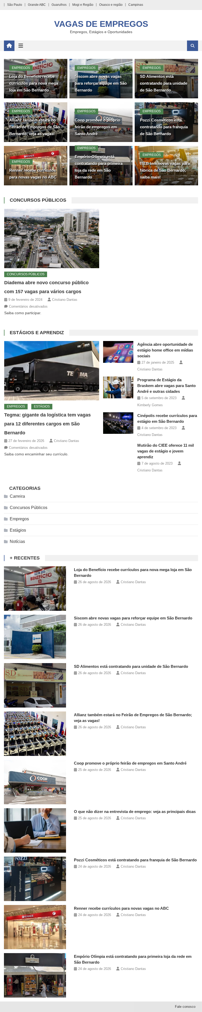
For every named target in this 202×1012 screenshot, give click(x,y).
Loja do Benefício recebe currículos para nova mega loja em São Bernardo (33, 83)
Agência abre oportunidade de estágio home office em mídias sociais (165, 350)
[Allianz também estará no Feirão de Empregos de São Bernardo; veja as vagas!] (35, 733)
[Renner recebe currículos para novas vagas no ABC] (35, 927)
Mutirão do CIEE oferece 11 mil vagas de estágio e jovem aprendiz (165, 451)
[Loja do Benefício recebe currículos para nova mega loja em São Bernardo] (35, 588)
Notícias (17, 541)
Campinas (135, 5)
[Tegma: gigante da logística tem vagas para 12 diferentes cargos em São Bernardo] (51, 370)
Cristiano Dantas (64, 300)
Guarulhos (59, 5)
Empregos (21, 68)
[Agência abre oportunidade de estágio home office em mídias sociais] (118, 352)
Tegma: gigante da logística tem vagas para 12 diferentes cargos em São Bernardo (47, 423)
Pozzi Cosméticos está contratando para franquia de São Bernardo (164, 127)
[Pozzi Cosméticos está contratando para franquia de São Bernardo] (35, 879)
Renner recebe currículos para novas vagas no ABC (121, 908)
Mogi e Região (82, 5)
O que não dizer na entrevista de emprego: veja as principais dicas (135, 811)
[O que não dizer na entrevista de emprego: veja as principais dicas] (35, 830)
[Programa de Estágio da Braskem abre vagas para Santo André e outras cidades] (118, 387)
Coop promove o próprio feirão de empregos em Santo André (97, 127)
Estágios (42, 406)
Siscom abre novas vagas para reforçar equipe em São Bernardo (101, 83)
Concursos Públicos (38, 200)
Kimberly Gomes (150, 405)
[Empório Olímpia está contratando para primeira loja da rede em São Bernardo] (35, 975)
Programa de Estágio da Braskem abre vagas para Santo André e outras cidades (166, 386)
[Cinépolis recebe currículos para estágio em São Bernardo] (118, 423)
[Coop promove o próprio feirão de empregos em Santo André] (35, 782)
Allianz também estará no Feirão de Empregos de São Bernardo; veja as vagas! (34, 127)
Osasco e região (111, 5)
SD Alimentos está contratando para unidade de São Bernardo (163, 83)
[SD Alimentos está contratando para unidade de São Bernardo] (35, 685)
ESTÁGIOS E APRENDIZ (37, 332)
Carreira (17, 496)
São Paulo (14, 5)
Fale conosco (185, 1007)
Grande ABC (37, 5)
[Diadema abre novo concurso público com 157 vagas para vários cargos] (51, 238)
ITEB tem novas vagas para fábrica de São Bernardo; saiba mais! (165, 170)
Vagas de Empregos (101, 24)
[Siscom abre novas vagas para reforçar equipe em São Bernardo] (35, 637)
